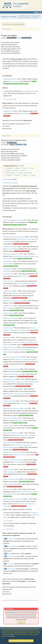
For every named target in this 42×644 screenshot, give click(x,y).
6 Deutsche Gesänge (17, 293)
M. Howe (15, 170)
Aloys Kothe (9, 328)
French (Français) (24, 276)
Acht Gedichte (11, 249)
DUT (14, 144)
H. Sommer (17, 175)
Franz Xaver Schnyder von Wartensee (16, 408)
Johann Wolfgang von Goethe (14, 220)
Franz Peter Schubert (12, 418)
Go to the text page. (10, 99)
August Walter (10, 469)
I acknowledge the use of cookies (21, 641)
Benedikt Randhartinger (12, 369)
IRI (23, 144)
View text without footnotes (10, 183)
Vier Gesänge (9, 472)
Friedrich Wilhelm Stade (12, 433)
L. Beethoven (9, 168)
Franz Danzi (9, 291)
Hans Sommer (10, 425)
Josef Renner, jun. (11, 379)
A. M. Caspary (10, 281)
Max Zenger (9, 489)
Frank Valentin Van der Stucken (15, 460)
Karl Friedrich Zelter (11, 484)
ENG (17, 144)
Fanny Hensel (10, 313)
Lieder (5, 271)
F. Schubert (8, 175)
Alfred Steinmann (11, 442)
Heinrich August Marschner (13, 357)
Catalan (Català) (12, 539)
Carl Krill (8, 337)
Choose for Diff (6, 135)
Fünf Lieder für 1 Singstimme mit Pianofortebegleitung (22, 381)
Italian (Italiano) (11, 569)
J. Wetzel (25, 175)
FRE (20, 144)
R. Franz (31, 168)
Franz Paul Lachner (11, 347)
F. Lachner (23, 170)
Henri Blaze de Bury (11, 79)
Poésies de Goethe (14, 81)
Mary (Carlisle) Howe (12, 318)
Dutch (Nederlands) (13, 546)
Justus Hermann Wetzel (13, 479)
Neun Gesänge (18, 462)
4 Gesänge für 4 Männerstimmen (23, 359)
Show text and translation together (13, 24)
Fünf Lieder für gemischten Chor (23, 435)
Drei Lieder (7, 263)
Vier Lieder (23, 403)
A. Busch (17, 168)
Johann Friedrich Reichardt (13, 374)
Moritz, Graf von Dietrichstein (14, 300)
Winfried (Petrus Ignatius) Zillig (14, 499)
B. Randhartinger (10, 173)
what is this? (19, 166)
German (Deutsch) (25, 113)
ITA (25, 144)
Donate (21, 622)
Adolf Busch (9, 261)
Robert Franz (9, 306)
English (10, 553)
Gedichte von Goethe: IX (20, 454)
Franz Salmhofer (10, 401)
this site (12, 636)
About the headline (7, 179)
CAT (11, 144)
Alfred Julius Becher (11, 246)
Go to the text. (9, 520)
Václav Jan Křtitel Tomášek (13, 452)
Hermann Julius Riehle (12, 389)
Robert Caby (9, 274)
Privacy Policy (9, 634)
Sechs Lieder (7, 308)
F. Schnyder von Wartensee (24, 173)
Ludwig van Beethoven (12, 254)
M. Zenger (33, 175)
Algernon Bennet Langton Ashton (15, 237)
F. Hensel (7, 170)
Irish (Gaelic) (10, 563)
